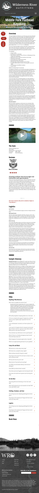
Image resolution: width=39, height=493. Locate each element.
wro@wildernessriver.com (6, 474)
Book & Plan (16, 465)
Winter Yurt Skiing (30, 466)
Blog (3, 463)
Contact (3, 459)
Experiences (16, 463)
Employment (29, 461)
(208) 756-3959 (4, 476)
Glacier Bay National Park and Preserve (16, 483)
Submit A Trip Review (30, 463)
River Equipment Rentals (31, 459)
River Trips (16, 461)
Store (3, 461)
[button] (35, 13)
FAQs (27, 465)
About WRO (16, 459)
